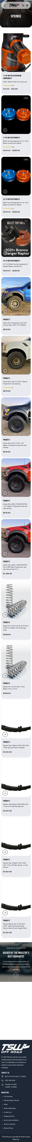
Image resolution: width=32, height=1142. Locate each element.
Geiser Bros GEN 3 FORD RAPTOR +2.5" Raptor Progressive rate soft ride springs (15, 506)
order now (5, 68)
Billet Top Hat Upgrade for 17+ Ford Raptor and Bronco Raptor (15, 142)
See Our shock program (16, 975)
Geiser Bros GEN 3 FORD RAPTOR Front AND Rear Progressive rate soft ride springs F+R (15, 567)
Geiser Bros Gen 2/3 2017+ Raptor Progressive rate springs (15, 383)
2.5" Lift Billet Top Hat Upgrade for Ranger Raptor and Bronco (15, 265)
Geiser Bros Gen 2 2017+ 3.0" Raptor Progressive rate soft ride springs (14, 445)
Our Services (8, 1096)
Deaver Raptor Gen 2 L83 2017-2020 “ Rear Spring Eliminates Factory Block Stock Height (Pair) (15, 926)
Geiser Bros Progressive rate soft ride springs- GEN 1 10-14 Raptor (15, 324)
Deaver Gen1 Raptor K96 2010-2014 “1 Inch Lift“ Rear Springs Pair (15, 805)
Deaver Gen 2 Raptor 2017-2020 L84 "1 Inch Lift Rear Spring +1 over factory (15, 865)
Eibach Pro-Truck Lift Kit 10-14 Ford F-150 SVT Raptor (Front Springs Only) (15, 628)
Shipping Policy (9, 1116)
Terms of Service (9, 1124)
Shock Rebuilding (10, 1108)
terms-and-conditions (11, 1120)
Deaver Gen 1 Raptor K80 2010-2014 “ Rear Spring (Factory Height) (16, 746)
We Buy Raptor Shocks (11, 1100)
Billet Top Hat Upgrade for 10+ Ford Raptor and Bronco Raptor (15, 204)
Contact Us (7, 1112)
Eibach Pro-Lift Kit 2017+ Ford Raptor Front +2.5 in (14, 688)
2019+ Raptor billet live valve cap (15, 82)
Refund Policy (8, 1128)
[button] (4, 5)
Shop (5, 1104)
